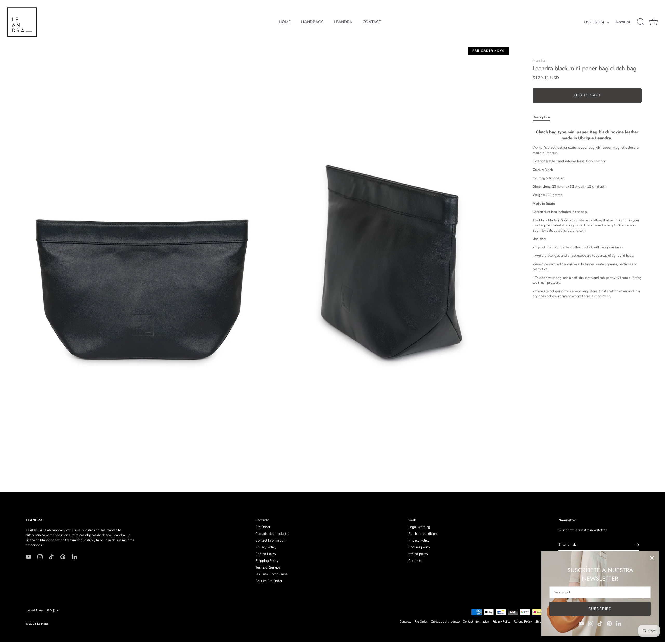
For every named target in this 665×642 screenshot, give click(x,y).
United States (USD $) (40, 610)
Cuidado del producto (271, 533)
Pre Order (262, 527)
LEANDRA (343, 21)
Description (541, 117)
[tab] (544, 117)
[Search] (640, 22)
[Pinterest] (609, 623)
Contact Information (270, 540)
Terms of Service (267, 567)
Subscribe (600, 608)
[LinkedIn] (618, 623)
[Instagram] (590, 623)
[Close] (652, 558)
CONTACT (372, 21)
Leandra (539, 60)
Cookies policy (419, 547)
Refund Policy (265, 554)
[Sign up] (636, 545)
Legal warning (419, 527)
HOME (285, 21)
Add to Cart (587, 95)
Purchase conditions (423, 533)
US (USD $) (594, 22)
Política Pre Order (268, 581)
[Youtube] (581, 623)
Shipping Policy (267, 560)
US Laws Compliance (271, 574)
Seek (412, 520)
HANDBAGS (312, 21)
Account (622, 21)
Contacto (262, 520)
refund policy (418, 554)
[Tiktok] (600, 623)
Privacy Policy (265, 547)
